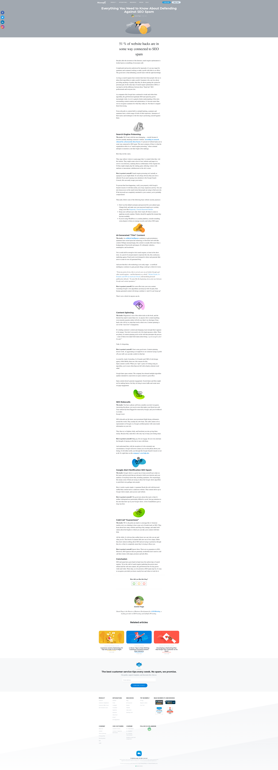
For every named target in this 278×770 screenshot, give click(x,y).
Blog (147, 2)
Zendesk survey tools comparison (131, 738)
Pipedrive (115, 710)
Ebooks (128, 705)
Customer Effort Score (104, 705)
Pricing (141, 2)
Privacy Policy (143, 763)
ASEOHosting (155, 611)
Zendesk (114, 700)
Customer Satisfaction (104, 703)
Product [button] (113, 2)
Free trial (176, 2)
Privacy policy (102, 736)
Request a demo (143, 703)
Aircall (114, 717)
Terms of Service (102, 733)
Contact (100, 731)
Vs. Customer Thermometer (129, 734)
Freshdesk (115, 707)
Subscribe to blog (139, 685)
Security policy (102, 738)
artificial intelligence (132, 238)
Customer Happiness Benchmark (117, 731)
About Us (101, 728)
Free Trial (142, 705)
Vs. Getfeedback (129, 728)
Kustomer (115, 712)
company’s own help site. (141, 453)
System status (139, 766)
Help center (129, 710)
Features (101, 700)
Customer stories (116, 728)
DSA (100, 740)
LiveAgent (115, 705)
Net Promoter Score (103, 707)
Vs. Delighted (129, 731)
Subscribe (166, 2)
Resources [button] (133, 2)
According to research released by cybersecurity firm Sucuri (137, 140)
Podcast (128, 707)
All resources (129, 703)
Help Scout (115, 715)
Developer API (129, 712)
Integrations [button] (123, 2)
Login (100, 743)
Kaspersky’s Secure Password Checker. (141, 209)
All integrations (116, 719)
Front (114, 703)
